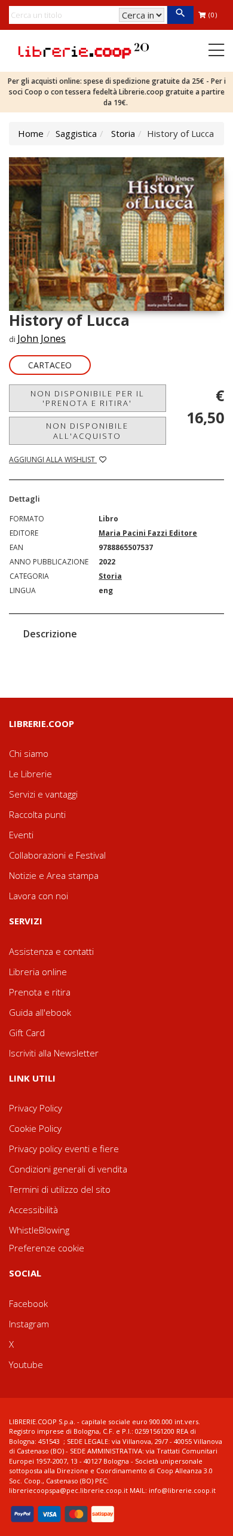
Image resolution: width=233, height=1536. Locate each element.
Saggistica (76, 133)
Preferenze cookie (46, 1248)
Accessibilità (33, 1210)
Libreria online (38, 972)
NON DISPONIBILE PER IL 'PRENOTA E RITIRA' (87, 398)
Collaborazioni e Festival (57, 855)
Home (31, 133)
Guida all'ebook (40, 1012)
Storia (123, 133)
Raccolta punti (37, 814)
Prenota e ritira (39, 992)
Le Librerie (30, 774)
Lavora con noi (38, 896)
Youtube (26, 1364)
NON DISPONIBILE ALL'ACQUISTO (87, 430)
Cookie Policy (35, 1128)
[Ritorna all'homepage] (83, 50)
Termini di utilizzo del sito (60, 1189)
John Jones (41, 338)
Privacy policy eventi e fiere (64, 1149)
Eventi (21, 835)
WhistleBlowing (39, 1230)
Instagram (29, 1324)
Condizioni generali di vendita (68, 1169)
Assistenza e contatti (51, 951)
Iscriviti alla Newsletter (54, 1053)
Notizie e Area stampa (54, 875)
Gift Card (27, 1033)
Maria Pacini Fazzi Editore (148, 533)
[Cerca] (180, 15)
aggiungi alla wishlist (53, 459)
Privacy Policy (35, 1108)
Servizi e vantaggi (43, 794)
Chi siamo (28, 753)
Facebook (28, 1303)
